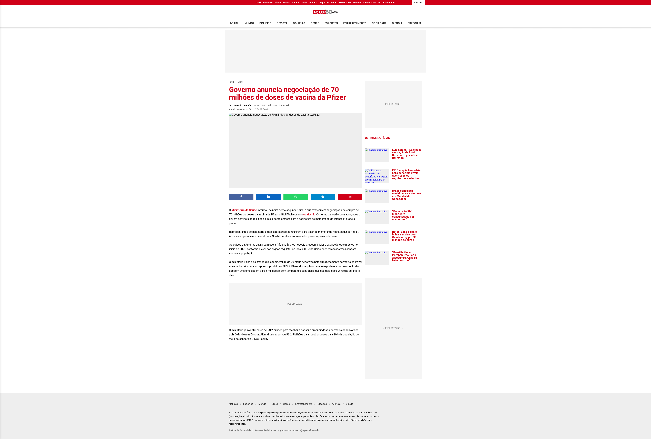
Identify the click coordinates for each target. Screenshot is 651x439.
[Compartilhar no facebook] (241, 197)
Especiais (414, 23)
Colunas (299, 23)
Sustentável (369, 2)
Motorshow (345, 2)
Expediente (389, 2)
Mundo (249, 23)
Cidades (322, 403)
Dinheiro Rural (282, 2)
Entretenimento (355, 23)
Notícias (233, 403)
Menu (334, 2)
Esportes (324, 2)
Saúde (295, 2)
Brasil (234, 23)
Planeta (313, 2)
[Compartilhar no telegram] (323, 197)
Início (231, 82)
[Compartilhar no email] (350, 197)
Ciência (397, 23)
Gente (304, 2)
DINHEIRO (265, 23)
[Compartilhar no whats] (295, 197)
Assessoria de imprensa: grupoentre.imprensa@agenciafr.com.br (286, 430)
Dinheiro (267, 2)
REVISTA (282, 23)
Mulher (357, 2)
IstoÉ (258, 2)
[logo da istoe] (325, 12)
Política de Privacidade (240, 430)
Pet (379, 2)
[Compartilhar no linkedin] (268, 197)
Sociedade (379, 23)
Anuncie (418, 2)
